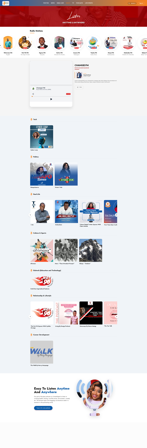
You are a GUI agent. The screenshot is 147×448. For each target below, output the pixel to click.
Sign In (141, 3)
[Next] (117, 215)
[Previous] (30, 215)
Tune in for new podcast (43, 408)
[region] (73, 45)
